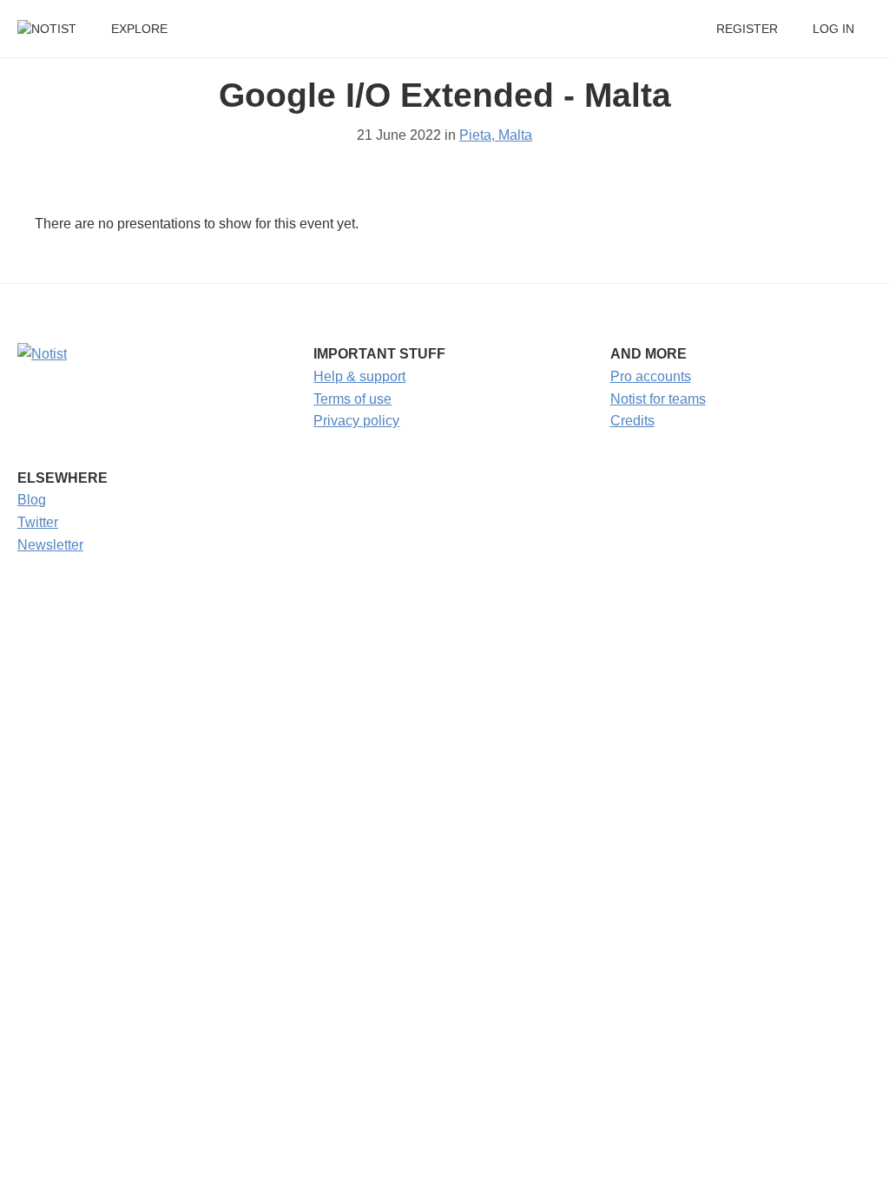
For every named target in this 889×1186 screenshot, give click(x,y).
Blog (31, 499)
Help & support (359, 376)
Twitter (37, 522)
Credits (632, 420)
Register (747, 29)
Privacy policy (356, 420)
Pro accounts (650, 376)
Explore (139, 29)
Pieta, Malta (495, 135)
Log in (833, 29)
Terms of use (352, 399)
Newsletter (50, 544)
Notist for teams (658, 399)
